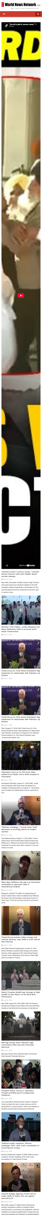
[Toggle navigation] (3, 14)
